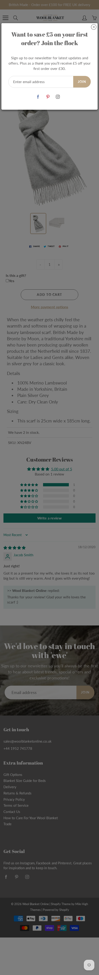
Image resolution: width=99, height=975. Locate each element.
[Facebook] (38, 97)
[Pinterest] (48, 97)
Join (82, 82)
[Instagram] (58, 97)
